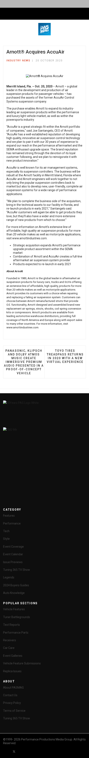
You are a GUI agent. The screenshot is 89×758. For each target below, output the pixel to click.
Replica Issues (12, 671)
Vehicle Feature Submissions (22, 663)
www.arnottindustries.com (29, 238)
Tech (6, 531)
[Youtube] (21, 751)
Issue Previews (13, 562)
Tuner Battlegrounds (16, 617)
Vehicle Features (14, 609)
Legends (8, 577)
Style (6, 538)
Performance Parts (15, 632)
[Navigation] (4, 14)
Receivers (9, 640)
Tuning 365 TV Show (16, 569)
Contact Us (10, 695)
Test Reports (11, 624)
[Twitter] (14, 751)
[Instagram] (36, 751)
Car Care (8, 648)
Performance (12, 523)
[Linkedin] (29, 751)
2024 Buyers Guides (16, 585)
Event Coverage (13, 546)
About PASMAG (13, 687)
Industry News (18, 60)
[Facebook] (6, 751)
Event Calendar (13, 554)
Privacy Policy (12, 702)
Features (9, 515)
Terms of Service (14, 710)
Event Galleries (12, 655)
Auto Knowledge (14, 593)
